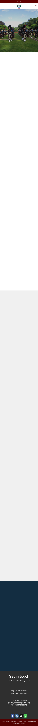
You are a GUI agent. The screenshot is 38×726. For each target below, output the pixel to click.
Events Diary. (26, 310)
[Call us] (25, 716)
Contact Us (16, 139)
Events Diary (26, 541)
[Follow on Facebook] (13, 716)
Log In (19, 1)
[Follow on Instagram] (17, 716)
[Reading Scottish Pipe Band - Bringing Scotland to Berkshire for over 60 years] (19, 6)
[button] (35, 6)
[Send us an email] (21, 716)
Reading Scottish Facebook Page (18, 125)
